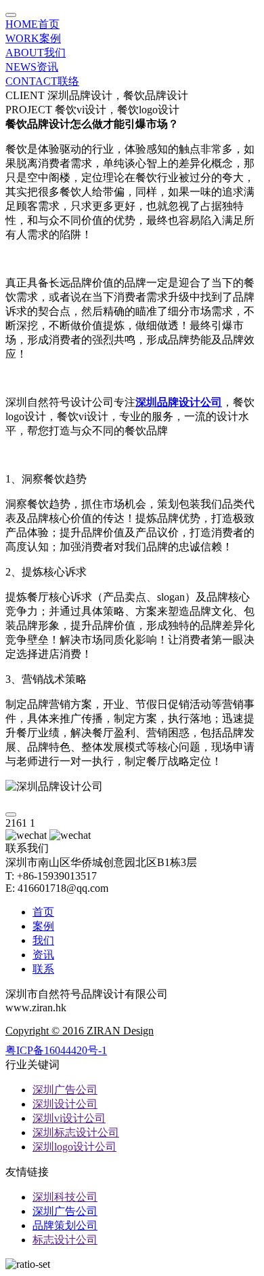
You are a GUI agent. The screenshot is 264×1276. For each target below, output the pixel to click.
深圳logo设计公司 (74, 1146)
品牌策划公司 (64, 1225)
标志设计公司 (64, 1239)
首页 (32, 24)
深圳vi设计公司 (69, 1118)
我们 (35, 52)
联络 (42, 81)
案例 (33, 38)
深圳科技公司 (64, 1197)
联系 (43, 969)
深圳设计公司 (64, 1104)
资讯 (31, 67)
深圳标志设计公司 (75, 1132)
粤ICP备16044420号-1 (56, 1050)
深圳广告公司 (64, 1089)
